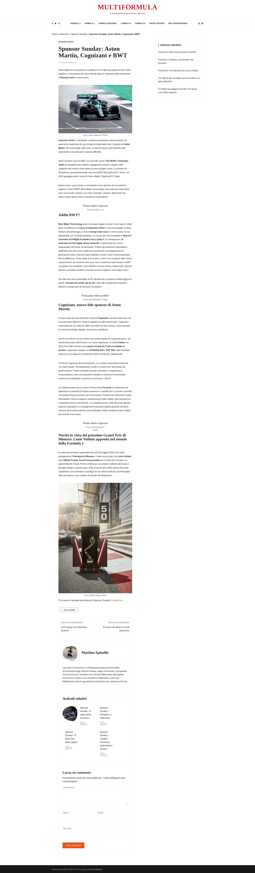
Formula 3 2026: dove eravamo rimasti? (177, 52)
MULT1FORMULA (127, 7)
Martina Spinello (69, 62)
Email (100, 813)
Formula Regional (108, 23)
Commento (69, 787)
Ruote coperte (157, 23)
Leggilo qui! (117, 600)
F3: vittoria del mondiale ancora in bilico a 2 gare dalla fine (179, 80)
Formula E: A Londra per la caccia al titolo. (178, 70)
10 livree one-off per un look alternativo (116, 629)
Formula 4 (126, 23)
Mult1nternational (178, 23)
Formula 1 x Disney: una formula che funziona (175, 61)
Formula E (140, 23)
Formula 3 (89, 23)
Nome (66, 813)
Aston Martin (69, 610)
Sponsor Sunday (79, 34)
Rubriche (64, 34)
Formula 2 (75, 23)
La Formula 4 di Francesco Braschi (74, 629)
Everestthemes (96, 869)
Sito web (67, 828)
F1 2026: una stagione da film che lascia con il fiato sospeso (177, 91)
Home (55, 34)
